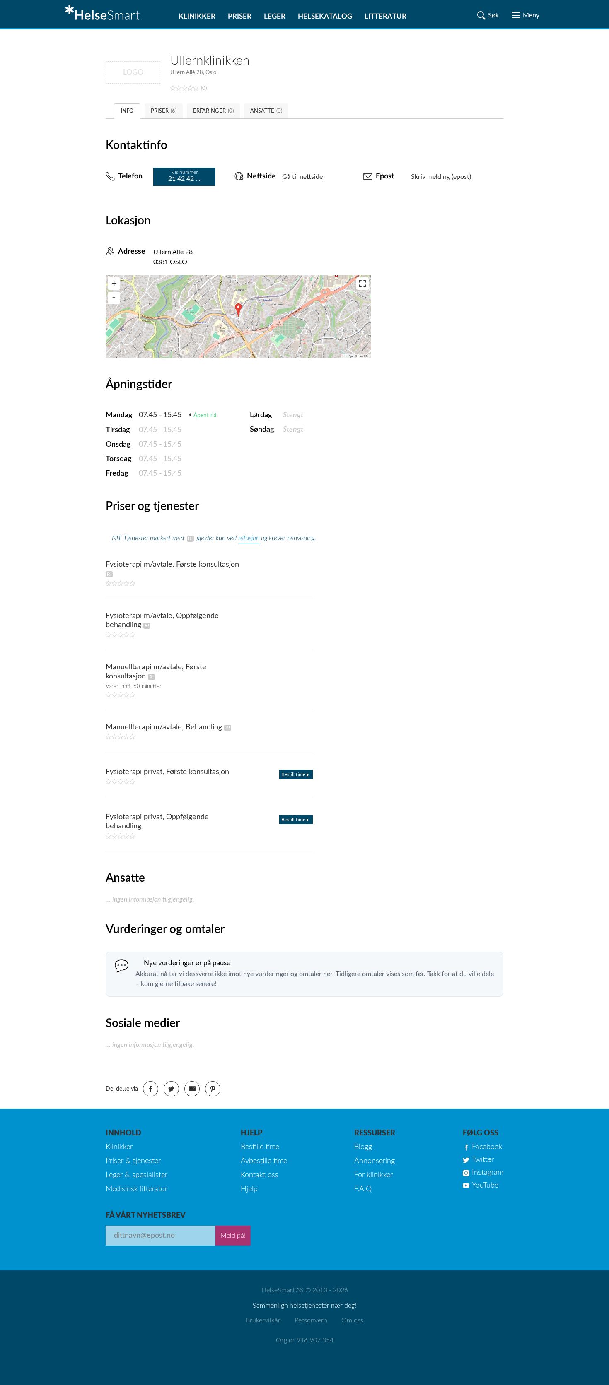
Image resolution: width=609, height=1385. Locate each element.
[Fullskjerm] (362, 283)
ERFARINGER (213, 111)
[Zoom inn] (114, 283)
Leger (274, 16)
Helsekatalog (325, 16)
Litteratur (385, 16)
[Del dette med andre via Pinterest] (212, 1088)
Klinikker (197, 16)
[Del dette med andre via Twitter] (171, 1088)
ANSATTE (266, 111)
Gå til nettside (302, 176)
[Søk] (488, 15)
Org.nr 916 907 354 (305, 1340)
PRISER (163, 111)
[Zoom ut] (114, 298)
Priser (239, 16)
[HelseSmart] (103, 14)
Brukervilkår (263, 1320)
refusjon (248, 538)
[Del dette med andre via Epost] (192, 1088)
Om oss (352, 1320)
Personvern (311, 1320)
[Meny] (526, 15)
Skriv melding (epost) (441, 176)
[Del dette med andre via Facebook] (150, 1088)
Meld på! (233, 1235)
